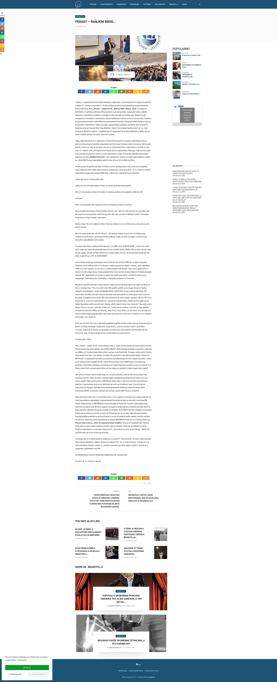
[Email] (121, 91)
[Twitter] (89, 91)
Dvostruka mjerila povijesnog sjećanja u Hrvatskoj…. (87, 551)
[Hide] (1, 54)
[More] (145, 91)
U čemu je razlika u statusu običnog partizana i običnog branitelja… (134, 532)
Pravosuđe (134, 4)
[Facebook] (81, 91)
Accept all (27, 667)
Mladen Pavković (115, 606)
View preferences (38, 674)
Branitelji (173, 4)
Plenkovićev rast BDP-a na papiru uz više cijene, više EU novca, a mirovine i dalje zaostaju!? (187, 198)
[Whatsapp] (113, 91)
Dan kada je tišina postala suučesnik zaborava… (134, 551)
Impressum (22, 660)
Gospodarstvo (107, 4)
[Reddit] (97, 91)
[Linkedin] (105, 91)
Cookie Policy (11, 660)
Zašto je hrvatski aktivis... (191, 94)
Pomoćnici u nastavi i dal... (191, 55)
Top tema (147, 4)
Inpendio (152, 677)
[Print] (129, 91)
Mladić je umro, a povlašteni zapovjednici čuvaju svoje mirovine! (88, 532)
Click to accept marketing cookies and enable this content (187, 115)
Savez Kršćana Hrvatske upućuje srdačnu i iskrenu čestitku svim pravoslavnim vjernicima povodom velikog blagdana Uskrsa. (104, 501)
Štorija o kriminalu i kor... (191, 84)
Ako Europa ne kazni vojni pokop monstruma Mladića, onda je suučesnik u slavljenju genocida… (186, 208)
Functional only (15, 674)
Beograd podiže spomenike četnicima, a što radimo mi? (121, 642)
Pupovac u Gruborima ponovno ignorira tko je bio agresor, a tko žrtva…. (121, 598)
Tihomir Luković (123, 75)
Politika (93, 4)
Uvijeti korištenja (136, 671)
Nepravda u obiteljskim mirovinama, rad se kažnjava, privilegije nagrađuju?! (143, 498)
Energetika (121, 4)
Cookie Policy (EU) (152, 671)
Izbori (184, 4)
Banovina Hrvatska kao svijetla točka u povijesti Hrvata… (186, 172)
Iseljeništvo (160, 4)
